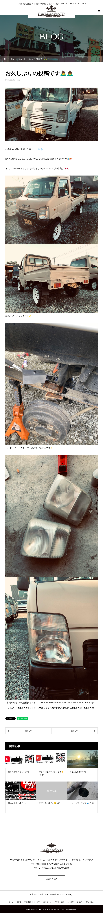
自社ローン (47, 902)
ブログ (79, 902)
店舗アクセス (51, 879)
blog (18, 80)
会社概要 (70, 902)
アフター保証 (59, 902)
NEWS (19, 902)
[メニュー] (99, 11)
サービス (37, 902)
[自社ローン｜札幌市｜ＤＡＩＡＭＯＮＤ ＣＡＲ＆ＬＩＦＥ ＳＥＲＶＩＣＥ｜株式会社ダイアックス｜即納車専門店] (51, 848)
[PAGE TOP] (51, 831)
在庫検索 (27, 902)
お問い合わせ (89, 902)
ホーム (11, 902)
